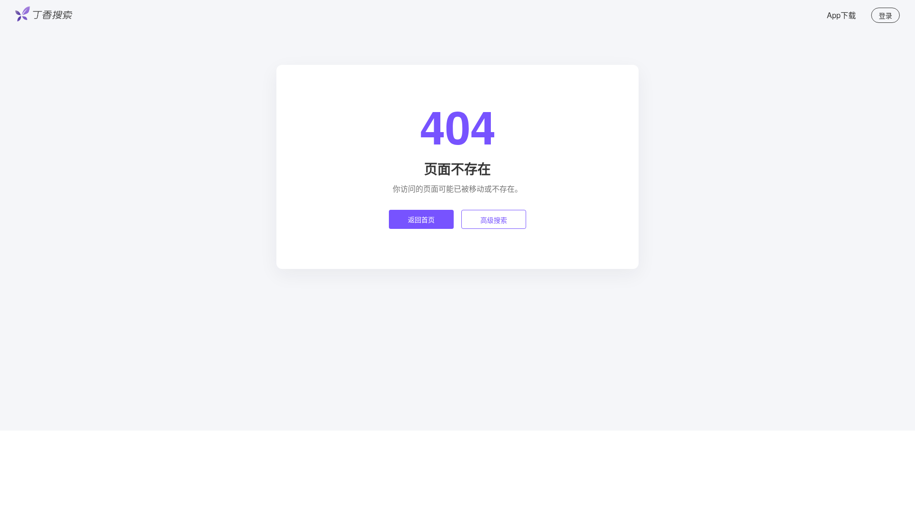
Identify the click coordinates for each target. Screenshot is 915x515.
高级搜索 (493, 220)
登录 (885, 15)
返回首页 (421, 219)
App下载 (841, 15)
